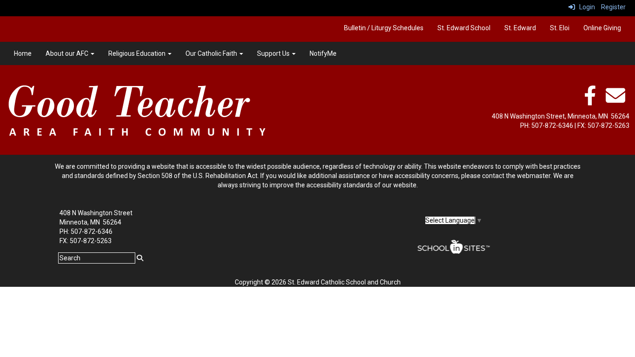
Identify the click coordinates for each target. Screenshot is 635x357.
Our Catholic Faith (211, 53)
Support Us (274, 53)
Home (23, 53)
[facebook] (590, 100)
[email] (615, 100)
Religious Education (137, 53)
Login (585, 7)
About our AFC (68, 53)
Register (613, 7)
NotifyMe (323, 53)
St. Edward (520, 28)
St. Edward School (463, 28)
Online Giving (602, 28)
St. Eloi (559, 28)
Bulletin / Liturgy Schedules (383, 28)
